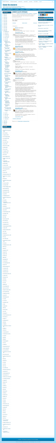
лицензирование (6, 211)
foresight (4, 313)
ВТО (4, 307)
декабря (6, 31)
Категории (46, 17)
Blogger (37, 439)
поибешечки (5, 320)
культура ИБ (5, 291)
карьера (4, 407)
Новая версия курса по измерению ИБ (7, 108)
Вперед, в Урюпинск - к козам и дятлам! (7, 82)
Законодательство (10, 9)
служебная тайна (6, 378)
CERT (4, 255)
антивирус (5, 213)
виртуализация (5, 266)
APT (4, 231)
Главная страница (6, 1)
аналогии (4, 309)
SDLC (4, 215)
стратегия (4, 165)
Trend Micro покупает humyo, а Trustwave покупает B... (7, 54)
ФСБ (4, 140)
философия (5, 188)
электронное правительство (5, 432)
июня (5, 40)
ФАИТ (4, 330)
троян (4, 295)
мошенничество (5, 346)
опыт (4, 311)
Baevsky (16, 27)
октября (6, 34)
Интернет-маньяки (6, 369)
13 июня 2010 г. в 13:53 (19, 116)
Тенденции (35, 9)
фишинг (4, 382)
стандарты (30, 13)
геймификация (5, 195)
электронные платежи (6, 240)
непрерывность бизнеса (7, 325)
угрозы (4, 143)
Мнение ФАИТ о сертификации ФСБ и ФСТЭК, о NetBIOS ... (7, 79)
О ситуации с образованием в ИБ (7, 92)
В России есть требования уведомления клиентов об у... (7, 102)
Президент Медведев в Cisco (7, 57)
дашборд (4, 259)
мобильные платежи (6, 376)
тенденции (5, 134)
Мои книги (26, 1)
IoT (3, 282)
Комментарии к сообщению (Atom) (23, 121)
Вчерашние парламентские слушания (7, 45)
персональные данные (7, 130)
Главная (4, 9)
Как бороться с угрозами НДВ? (43, 33)
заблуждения (5, 190)
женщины (4, 371)
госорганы (5, 268)
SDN (4, 412)
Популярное (41, 17)
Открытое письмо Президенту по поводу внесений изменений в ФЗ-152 (45, 31)
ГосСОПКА (5, 367)
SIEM (4, 206)
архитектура (5, 218)
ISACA (4, 387)
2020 (4, 15)
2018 (4, 18)
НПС (4, 170)
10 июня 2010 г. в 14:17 (19, 70)
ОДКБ (4, 328)
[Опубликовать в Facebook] (15, 20)
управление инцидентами (5, 161)
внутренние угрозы (6, 273)
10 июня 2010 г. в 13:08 (19, 46)
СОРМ (4, 344)
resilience (4, 394)
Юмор (4, 178)
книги (4, 280)
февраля (6, 117)
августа (6, 37)
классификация (5, 262)
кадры (4, 318)
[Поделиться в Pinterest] (16, 20)
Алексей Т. (17, 52)
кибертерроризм (6, 373)
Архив (51, 17)
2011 (4, 29)
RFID (4, 389)
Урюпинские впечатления (6, 69)
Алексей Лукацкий (18, 71)
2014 (4, 24)
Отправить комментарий (17, 118)
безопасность (5, 403)
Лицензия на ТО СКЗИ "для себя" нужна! (7, 42)
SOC (4, 154)
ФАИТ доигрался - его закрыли (7, 71)
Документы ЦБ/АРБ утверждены (7, 89)
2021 (4, 14)
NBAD (4, 284)
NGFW (4, 360)
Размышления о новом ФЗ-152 (43, 28)
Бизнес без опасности (10, 4)
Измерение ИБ (28, 9)
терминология (5, 293)
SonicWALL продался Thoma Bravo (7, 98)
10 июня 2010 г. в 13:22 (19, 51)
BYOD (4, 233)
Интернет (4, 277)
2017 (4, 20)
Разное (39, 9)
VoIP (4, 364)
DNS (4, 358)
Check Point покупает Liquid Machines (7, 75)
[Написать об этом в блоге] (13, 20)
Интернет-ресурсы (6, 174)
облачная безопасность (7, 197)
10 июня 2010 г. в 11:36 (19, 32)
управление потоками (6, 428)
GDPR (4, 385)
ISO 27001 (5, 238)
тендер (4, 380)
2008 (4, 122)
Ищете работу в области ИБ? (7, 48)
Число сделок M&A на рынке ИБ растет (7, 51)
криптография (5, 156)
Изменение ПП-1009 (7, 73)
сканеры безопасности (7, 356)
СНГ (4, 342)
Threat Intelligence (6, 186)
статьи (4, 300)
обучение (4, 152)
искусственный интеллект (5, 420)
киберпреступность (6, 244)
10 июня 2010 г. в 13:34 (19, 58)
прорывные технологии (7, 351)
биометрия (5, 271)
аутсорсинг (5, 222)
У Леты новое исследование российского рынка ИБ (7, 66)
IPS (3, 236)
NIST (4, 246)
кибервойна (5, 224)
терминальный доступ (7, 424)
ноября (6, 33)
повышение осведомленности (6, 202)
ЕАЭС (4, 398)
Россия (4, 149)
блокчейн (4, 316)
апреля (6, 114)
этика (4, 335)
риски (4, 209)
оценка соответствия (6, 158)
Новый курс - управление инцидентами (6, 95)
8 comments (35, 13)
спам (4, 298)
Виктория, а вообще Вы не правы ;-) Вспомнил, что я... (45, 39)
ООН (4, 322)
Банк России (5, 145)
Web (4, 248)
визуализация (5, 405)
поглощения (5, 138)
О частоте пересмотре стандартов (6, 62)
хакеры (4, 227)
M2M (4, 337)
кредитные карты (6, 289)
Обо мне (30, 1)
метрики (4, 163)
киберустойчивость (6, 422)
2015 (4, 23)
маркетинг (5, 250)
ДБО (4, 257)
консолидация (5, 136)
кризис (4, 253)
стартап (4, 275)
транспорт (5, 426)
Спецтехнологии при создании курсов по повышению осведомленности (45, 22)
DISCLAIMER (36, 1)
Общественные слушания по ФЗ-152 (6, 105)
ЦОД (4, 401)
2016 (4, 21)
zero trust (4, 414)
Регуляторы (22, 9)
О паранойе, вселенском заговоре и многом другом (7, 86)
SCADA (4, 147)
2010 (4, 30)
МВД (4, 339)
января (6, 118)
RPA (4, 410)
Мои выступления (13, 1)
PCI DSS (4, 220)
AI (3, 304)
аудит (4, 264)
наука (4, 193)
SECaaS (4, 391)
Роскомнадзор (5, 168)
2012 (4, 27)
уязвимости (5, 302)
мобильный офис (6, 229)
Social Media (5, 286)
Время (4, 416)
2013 (4, 26)
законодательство (6, 128)
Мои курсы (20, 1)
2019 (4, 17)
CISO (4, 204)
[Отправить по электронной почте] (12, 20)
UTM (4, 362)
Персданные (17, 9)
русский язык (5, 354)
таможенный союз (6, 333)
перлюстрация (5, 348)
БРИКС (4, 396)
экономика (5, 184)
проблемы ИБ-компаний (7, 180)
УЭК (4, 400)
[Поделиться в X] (14, 20)
